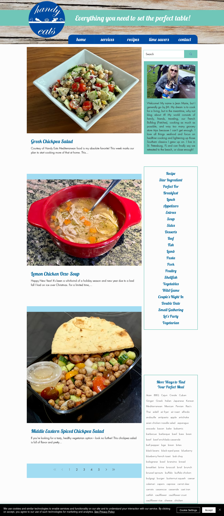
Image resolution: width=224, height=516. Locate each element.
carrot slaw (183, 483)
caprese (171, 483)
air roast (175, 411)
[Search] (190, 54)
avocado (150, 428)
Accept (209, 510)
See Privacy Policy (104, 511)
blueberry (186, 450)
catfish (149, 495)
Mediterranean (154, 406)
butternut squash (176, 478)
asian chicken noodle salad (160, 422)
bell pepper (152, 445)
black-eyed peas (170, 450)
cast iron (185, 489)
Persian (180, 406)
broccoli (170, 467)
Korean (190, 400)
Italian (168, 400)
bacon (160, 428)
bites (178, 445)
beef (148, 439)
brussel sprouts (154, 472)
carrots (150, 489)
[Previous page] (62, 469)
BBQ (156, 395)
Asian (149, 395)
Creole (173, 395)
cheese (168, 500)
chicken (178, 500)
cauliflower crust (178, 495)
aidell (156, 411)
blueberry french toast (158, 456)
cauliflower (161, 495)
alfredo (186, 411)
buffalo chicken (183, 472)
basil (174, 433)
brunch (188, 467)
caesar (191, 478)
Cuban (182, 395)
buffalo (169, 472)
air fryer (165, 411)
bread (182, 461)
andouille (151, 417)
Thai (148, 411)
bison (171, 445)
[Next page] (106, 469)
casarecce (161, 489)
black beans (152, 450)
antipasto (163, 417)
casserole (174, 489)
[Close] (220, 510)
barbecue (151, 433)
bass (181, 433)
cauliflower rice (154, 500)
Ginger (150, 400)
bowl (162, 461)
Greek (159, 400)
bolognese (152, 461)
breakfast (151, 467)
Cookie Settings (188, 510)
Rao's (188, 406)
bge (163, 445)
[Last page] (113, 469)
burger (160, 478)
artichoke (184, 417)
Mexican (169, 406)
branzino (172, 461)
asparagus (183, 422)
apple (173, 417)
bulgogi (150, 478)
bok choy (178, 456)
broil (179, 467)
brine (161, 467)
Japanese (178, 400)
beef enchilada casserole (166, 439)
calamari (150, 483)
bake (169, 428)
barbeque (164, 433)
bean (189, 433)
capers (160, 483)
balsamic (178, 428)
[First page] (55, 469)
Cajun (164, 395)
